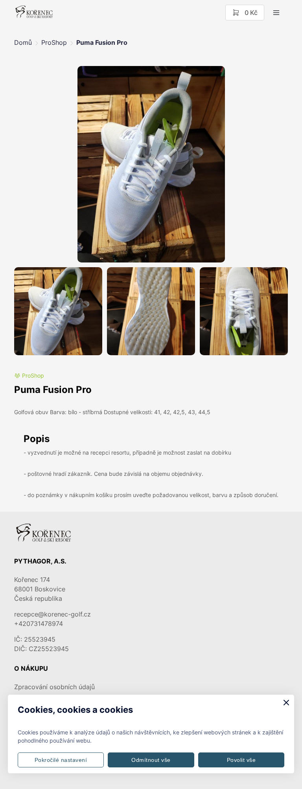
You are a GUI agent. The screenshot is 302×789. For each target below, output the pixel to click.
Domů (23, 42)
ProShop (54, 42)
